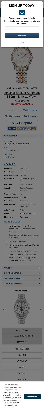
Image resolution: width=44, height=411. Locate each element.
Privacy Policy (10, 405)
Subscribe (22, 36)
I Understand (32, 396)
